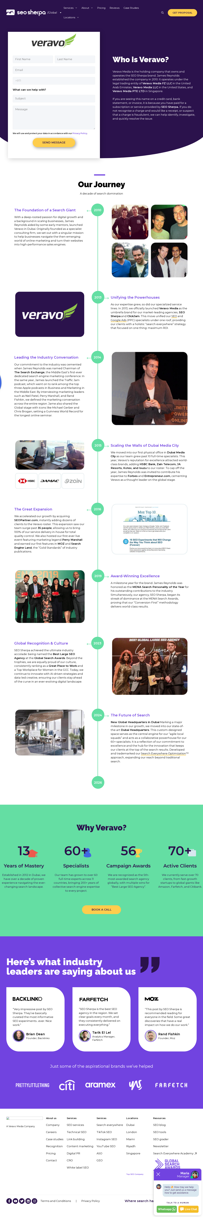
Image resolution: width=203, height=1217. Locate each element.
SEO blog (159, 1125)
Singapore (133, 1153)
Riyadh (131, 1146)
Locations (69, 17)
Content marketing (80, 1146)
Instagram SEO (107, 1139)
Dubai (130, 1125)
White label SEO (78, 1167)
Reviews (114, 7)
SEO (174, 316)
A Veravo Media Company (20, 1126)
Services (68, 7)
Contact (51, 1160)
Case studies (54, 1139)
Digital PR (73, 1153)
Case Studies (131, 7)
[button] (162, 12)
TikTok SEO (104, 1132)
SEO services (75, 1125)
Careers (51, 1132)
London (131, 1132)
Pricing (101, 7)
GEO (100, 1160)
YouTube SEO (106, 1146)
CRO (70, 1160)
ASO (99, 1153)
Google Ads (119, 320)
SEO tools (159, 1132)
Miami (130, 1139)
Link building (76, 1139)
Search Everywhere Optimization (163, 753)
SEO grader (161, 1139)
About (85, 7)
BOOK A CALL (101, 909)
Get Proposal (182, 12)
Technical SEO (76, 1132)
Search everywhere (110, 1125)
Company (52, 1125)
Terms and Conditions (55, 1201)
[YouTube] (9, 1201)
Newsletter (161, 1146)
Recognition (54, 1146)
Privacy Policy (79, 133)
